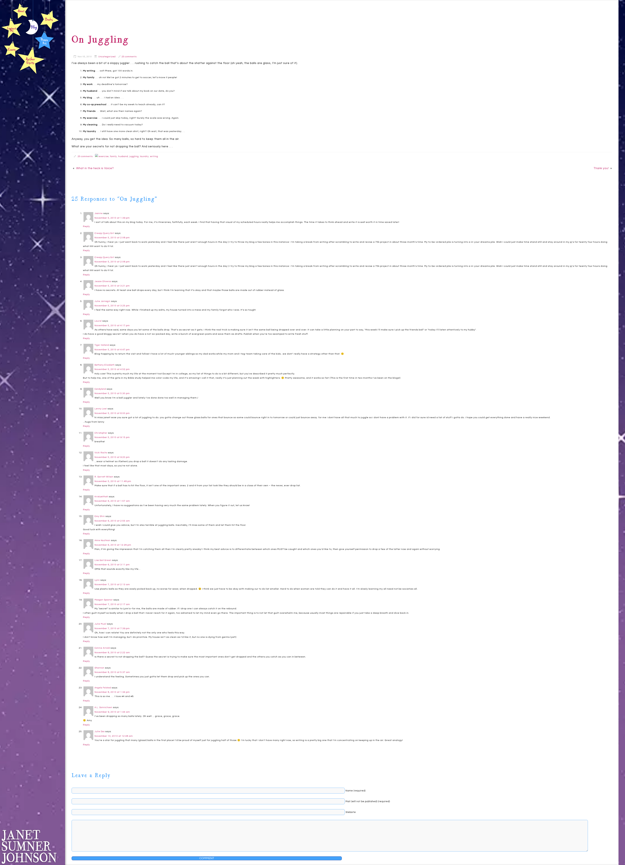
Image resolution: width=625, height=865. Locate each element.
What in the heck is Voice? (95, 168)
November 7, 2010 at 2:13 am (112, 584)
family (113, 156)
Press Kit (44, 39)
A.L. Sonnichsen (103, 707)
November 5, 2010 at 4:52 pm (112, 369)
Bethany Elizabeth (105, 365)
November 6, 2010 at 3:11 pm (112, 564)
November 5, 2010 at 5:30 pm (112, 393)
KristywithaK (101, 497)
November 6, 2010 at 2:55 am (112, 521)
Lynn (97, 580)
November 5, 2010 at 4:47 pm (112, 349)
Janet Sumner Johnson (29, 847)
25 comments (129, 57)
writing (154, 156)
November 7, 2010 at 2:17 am (112, 604)
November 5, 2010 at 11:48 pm (113, 481)
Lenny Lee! (101, 409)
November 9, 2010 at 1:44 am (112, 712)
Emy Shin (100, 516)
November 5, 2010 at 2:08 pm (112, 237)
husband (123, 156)
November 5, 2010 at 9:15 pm (112, 437)
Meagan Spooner (104, 600)
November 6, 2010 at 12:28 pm (113, 545)
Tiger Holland (102, 345)
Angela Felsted (103, 688)
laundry (144, 156)
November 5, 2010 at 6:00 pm (112, 413)
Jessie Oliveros (103, 281)
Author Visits (31, 60)
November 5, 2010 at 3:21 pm (112, 286)
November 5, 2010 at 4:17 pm (112, 325)
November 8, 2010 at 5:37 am (112, 672)
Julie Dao (100, 732)
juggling (134, 156)
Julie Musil (100, 624)
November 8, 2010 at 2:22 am (112, 652)
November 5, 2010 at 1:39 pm (112, 218)
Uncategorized (107, 57)
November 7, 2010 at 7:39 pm (112, 628)
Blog (32, 27)
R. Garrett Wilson (104, 477)
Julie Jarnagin (103, 301)
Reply (86, 226)
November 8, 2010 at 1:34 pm (112, 692)
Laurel (98, 321)
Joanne (99, 213)
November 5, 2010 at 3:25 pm (112, 305)
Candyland (100, 389)
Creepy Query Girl (104, 233)
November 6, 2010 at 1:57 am (112, 501)
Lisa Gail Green (103, 560)
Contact (12, 28)
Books (49, 19)
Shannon (99, 668)
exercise (104, 156)
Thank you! (601, 168)
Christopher (101, 433)
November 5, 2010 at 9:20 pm (112, 457)
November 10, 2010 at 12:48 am (114, 736)
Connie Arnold (102, 648)
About (20, 11)
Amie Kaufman (102, 540)
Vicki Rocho (101, 453)
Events (12, 49)
